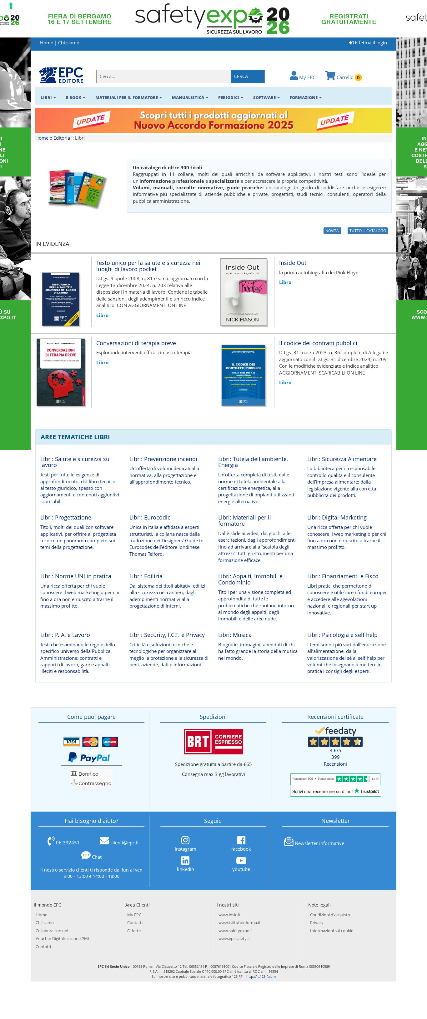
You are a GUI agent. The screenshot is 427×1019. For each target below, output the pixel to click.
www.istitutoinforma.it (239, 922)
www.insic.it (229, 914)
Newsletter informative (319, 843)
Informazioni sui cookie (331, 930)
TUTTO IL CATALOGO (367, 230)
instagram (185, 849)
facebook (241, 849)
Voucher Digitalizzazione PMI (62, 938)
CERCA (241, 76)
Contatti (43, 946)
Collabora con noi (52, 930)
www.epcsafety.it (234, 938)
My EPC (306, 77)
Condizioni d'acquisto (330, 914)
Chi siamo (68, 42)
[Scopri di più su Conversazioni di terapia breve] (60, 372)
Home (46, 42)
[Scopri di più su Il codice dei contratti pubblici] (243, 372)
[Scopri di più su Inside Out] (243, 291)
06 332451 (68, 842)
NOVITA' (332, 230)
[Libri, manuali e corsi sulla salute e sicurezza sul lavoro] (61, 75)
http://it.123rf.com (261, 976)
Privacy (317, 922)
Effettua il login (370, 42)
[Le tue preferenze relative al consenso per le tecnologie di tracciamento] (11, 6)
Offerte (134, 930)
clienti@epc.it (124, 842)
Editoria (61, 138)
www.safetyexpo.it (236, 930)
